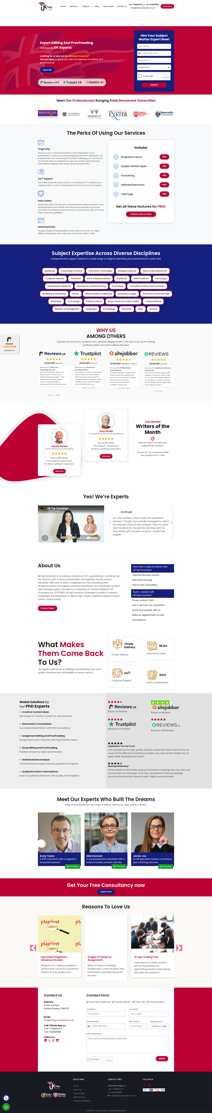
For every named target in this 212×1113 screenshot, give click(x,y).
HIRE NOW (59, 465)
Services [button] (73, 6)
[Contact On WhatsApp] (6, 1107)
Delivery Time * (156, 1012)
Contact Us (122, 6)
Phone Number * (93, 1012)
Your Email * (134, 1000)
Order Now (167, 6)
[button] (110, 514)
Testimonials (108, 6)
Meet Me (47, 70)
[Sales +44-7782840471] (6, 1098)
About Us (77, 1080)
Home (63, 6)
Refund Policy (79, 1087)
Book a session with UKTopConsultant (143, 587)
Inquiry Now (106, 885)
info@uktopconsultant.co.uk (143, 8)
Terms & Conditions (82, 1091)
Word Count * (134, 1012)
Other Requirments (94, 1024)
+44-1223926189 (152, 4)
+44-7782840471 (136, 4)
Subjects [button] (86, 6)
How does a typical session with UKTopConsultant (150, 562)
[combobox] (140, 53)
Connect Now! (47, 601)
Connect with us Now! (141, 214)
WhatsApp (73, 860)
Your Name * (91, 1000)
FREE (164, 157)
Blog (97, 6)
